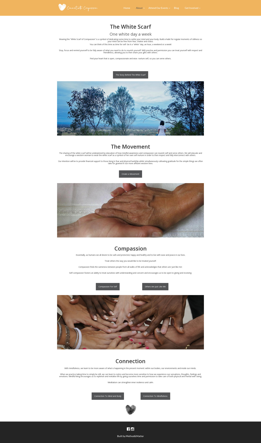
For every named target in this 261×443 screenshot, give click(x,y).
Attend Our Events (158, 7)
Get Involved (191, 7)
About (139, 7)
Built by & (130, 436)
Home (127, 7)
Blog (176, 7)
